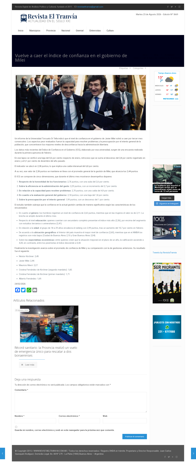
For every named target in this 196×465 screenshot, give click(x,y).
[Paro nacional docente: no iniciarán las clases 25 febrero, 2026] (193, 453)
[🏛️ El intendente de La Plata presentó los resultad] (167, 178)
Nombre (19, 416)
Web (105, 416)
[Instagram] (179, 6)
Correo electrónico (69, 416)
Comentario (21, 390)
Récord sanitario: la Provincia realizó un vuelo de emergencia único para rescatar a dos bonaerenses (46, 351)
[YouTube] (175, 6)
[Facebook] (167, 6)
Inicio (145, 55)
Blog (156, 55)
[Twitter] (171, 6)
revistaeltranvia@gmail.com (90, 6)
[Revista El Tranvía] (49, 18)
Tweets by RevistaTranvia (165, 252)
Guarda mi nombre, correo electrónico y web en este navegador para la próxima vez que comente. (65, 430)
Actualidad (169, 55)
